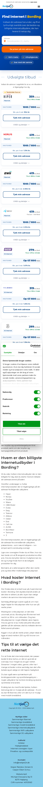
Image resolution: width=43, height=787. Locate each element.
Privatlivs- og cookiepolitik (21, 751)
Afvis (21, 439)
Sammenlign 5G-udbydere (21, 733)
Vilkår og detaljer (20, 125)
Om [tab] (35, 352)
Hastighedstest (21, 746)
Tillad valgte (21, 431)
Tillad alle (21, 424)
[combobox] (23, 41)
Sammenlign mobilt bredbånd (21, 725)
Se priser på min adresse (21, 49)
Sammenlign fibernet (21, 719)
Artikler (21, 743)
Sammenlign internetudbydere (21, 728)
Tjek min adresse (21, 118)
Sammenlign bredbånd (21, 722)
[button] (39, 6)
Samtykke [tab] (8, 352)
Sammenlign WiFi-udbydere (21, 730)
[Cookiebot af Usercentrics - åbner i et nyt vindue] (30, 346)
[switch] (37, 399)
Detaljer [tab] (21, 352)
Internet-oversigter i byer (21, 748)
